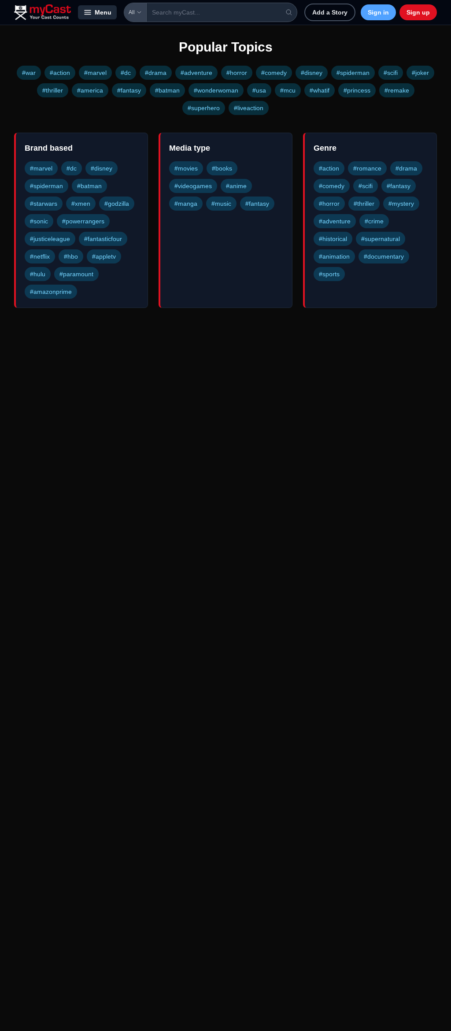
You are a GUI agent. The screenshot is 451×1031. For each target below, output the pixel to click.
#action (60, 72)
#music (221, 203)
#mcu (288, 90)
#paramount (76, 274)
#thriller (52, 90)
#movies (186, 168)
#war (29, 72)
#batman (167, 90)
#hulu (37, 274)
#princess (357, 90)
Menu (103, 12)
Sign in (378, 12)
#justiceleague (50, 238)
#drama (155, 72)
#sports (329, 274)
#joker (420, 72)
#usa (259, 90)
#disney (311, 72)
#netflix (40, 256)
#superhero (204, 107)
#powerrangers (83, 221)
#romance (367, 168)
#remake (396, 90)
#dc (126, 72)
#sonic (39, 221)
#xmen (80, 203)
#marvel (95, 72)
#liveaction (248, 107)
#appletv (104, 256)
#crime (374, 221)
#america (90, 90)
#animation (334, 256)
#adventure (196, 72)
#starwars (43, 203)
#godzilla (116, 203)
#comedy (274, 72)
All (132, 12)
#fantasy (129, 90)
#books (222, 168)
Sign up (418, 12)
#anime (236, 185)
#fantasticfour (103, 238)
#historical (333, 238)
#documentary (384, 256)
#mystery (401, 203)
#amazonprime (51, 291)
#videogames (193, 185)
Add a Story (329, 12)
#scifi (391, 72)
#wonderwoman (216, 90)
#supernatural (380, 238)
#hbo (71, 256)
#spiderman (353, 72)
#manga (185, 203)
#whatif (319, 90)
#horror (236, 72)
